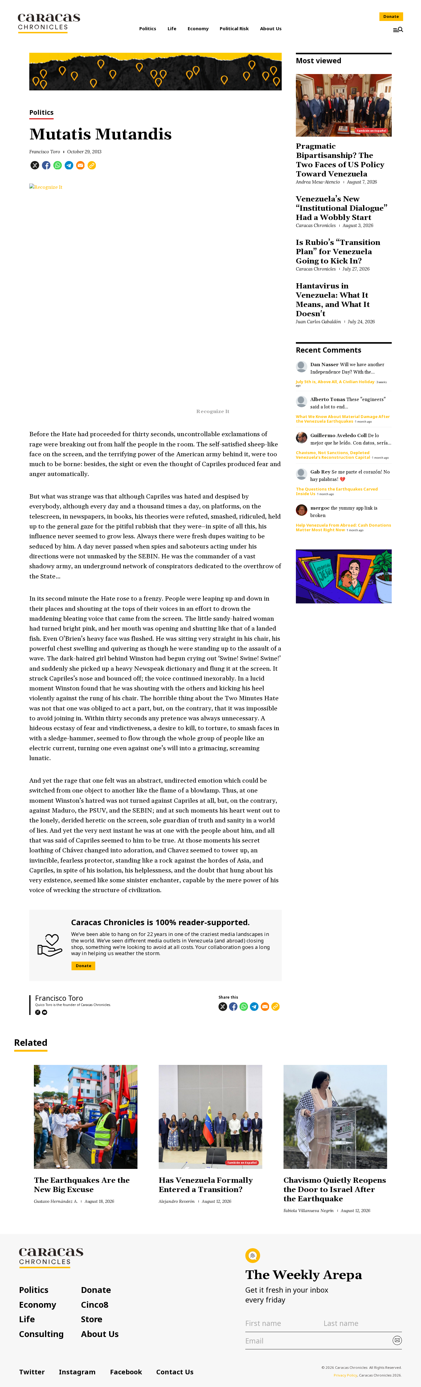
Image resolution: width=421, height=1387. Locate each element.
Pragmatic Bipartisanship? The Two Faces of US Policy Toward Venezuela (340, 160)
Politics (147, 28)
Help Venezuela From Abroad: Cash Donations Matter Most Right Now (343, 527)
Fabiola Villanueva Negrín (309, 1210)
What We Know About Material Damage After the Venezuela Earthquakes (343, 419)
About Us (271, 28)
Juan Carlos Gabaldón (318, 322)
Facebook (126, 1371)
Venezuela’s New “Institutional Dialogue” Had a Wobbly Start (341, 208)
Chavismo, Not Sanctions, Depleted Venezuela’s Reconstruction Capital (333, 455)
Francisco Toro (44, 152)
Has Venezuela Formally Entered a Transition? (206, 1185)
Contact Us (175, 1371)
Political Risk (234, 28)
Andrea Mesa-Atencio (318, 182)
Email (44, 1012)
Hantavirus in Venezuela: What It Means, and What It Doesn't (333, 300)
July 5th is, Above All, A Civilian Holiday (335, 381)
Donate (391, 16)
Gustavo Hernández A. (56, 1201)
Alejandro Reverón (177, 1201)
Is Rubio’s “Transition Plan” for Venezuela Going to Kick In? (338, 252)
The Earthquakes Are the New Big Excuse (82, 1185)
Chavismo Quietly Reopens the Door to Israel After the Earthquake (335, 1190)
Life (172, 28)
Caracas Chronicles (316, 225)
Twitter (32, 1371)
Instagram (77, 1371)
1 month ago (363, 422)
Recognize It (212, 412)
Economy (198, 28)
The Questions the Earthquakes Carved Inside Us (337, 491)
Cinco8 (94, 1305)
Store (91, 1319)
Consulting (41, 1334)
